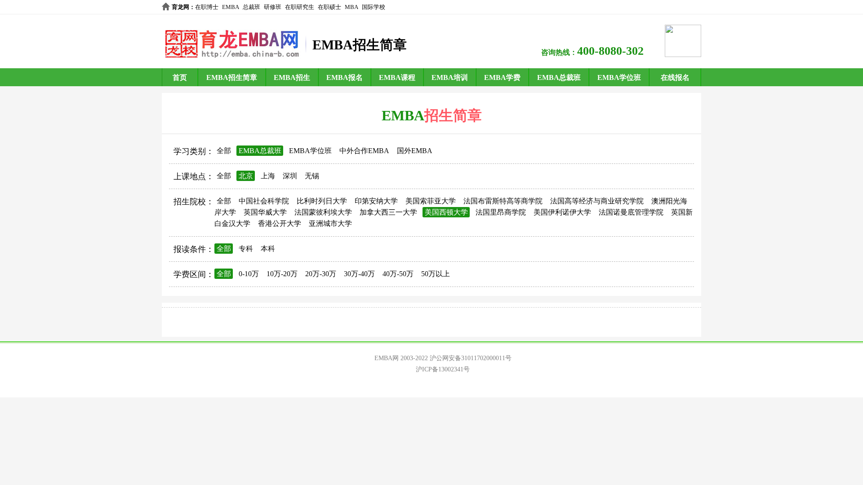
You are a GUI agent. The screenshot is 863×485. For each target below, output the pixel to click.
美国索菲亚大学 (430, 201)
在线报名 (675, 77)
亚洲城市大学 (330, 223)
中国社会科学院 (264, 201)
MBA (351, 7)
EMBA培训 (450, 77)
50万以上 (435, 274)
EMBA (230, 7)
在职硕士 (329, 7)
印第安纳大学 (376, 201)
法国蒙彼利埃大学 (323, 212)
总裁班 (251, 7)
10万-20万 (282, 274)
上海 (268, 176)
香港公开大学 (279, 223)
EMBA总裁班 (559, 77)
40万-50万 (398, 274)
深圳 (290, 176)
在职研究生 (299, 7)
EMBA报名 (344, 77)
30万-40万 (359, 274)
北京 (246, 176)
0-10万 (249, 274)
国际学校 (373, 7)
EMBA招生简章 (231, 77)
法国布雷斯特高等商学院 (503, 201)
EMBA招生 (292, 77)
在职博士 (206, 7)
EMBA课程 (397, 77)
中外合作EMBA (364, 150)
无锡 (312, 176)
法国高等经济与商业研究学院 (597, 201)
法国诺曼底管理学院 (631, 212)
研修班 (272, 7)
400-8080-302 (610, 50)
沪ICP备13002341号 (443, 369)
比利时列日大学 (322, 201)
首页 (180, 77)
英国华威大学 (265, 212)
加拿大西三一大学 (388, 212)
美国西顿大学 (446, 212)
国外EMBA (414, 150)
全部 (224, 150)
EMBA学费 (502, 77)
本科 (268, 248)
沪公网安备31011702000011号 (471, 358)
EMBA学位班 (619, 77)
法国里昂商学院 (501, 212)
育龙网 (180, 7)
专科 (246, 248)
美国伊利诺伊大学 (562, 212)
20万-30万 (320, 274)
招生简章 (453, 115)
